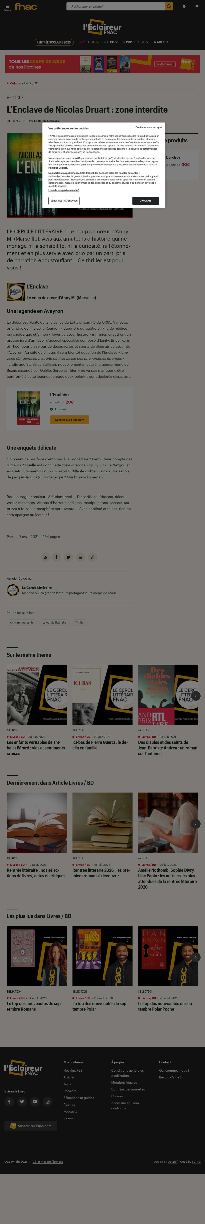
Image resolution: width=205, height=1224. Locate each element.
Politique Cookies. (58, 167)
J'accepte (146, 201)
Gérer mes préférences (64, 201)
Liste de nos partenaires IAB (63, 190)
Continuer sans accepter (149, 127)
